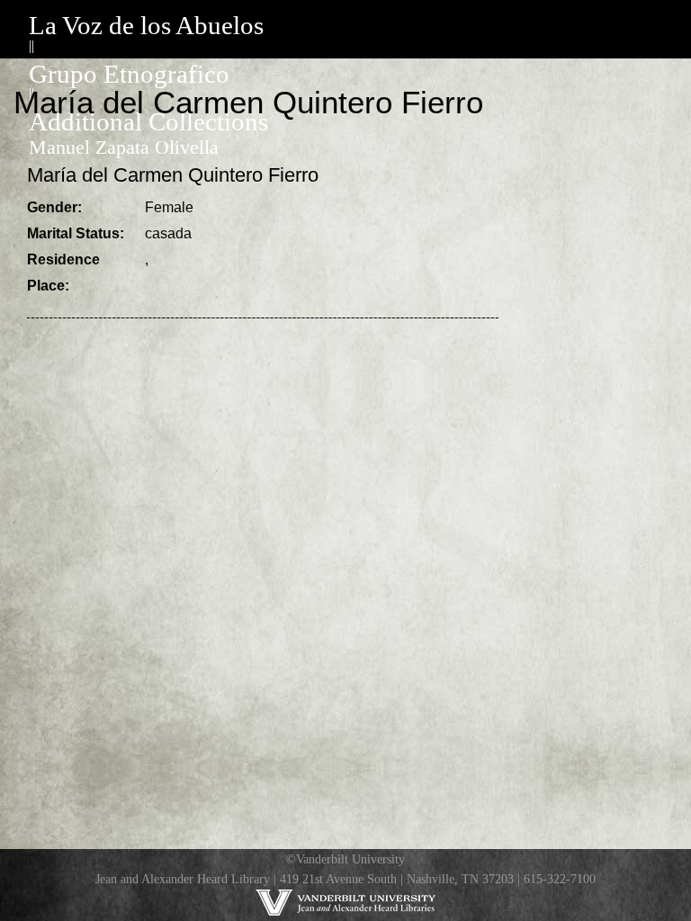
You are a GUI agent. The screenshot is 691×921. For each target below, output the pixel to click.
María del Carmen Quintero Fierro (173, 175)
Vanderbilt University (350, 859)
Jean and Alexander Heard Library (182, 879)
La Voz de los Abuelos (146, 25)
